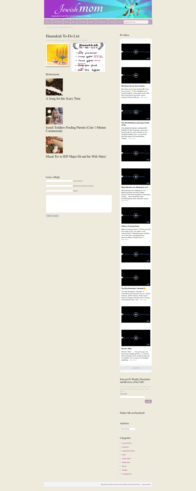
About (48, 22)
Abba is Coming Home (130, 226)
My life (124, 466)
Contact (119, 22)
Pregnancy (102, 22)
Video (91, 22)
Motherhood (126, 462)
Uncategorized (126, 474)
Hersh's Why (126, 349)
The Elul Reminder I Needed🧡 (133, 288)
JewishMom (56, 40)
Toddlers (124, 470)
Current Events (127, 443)
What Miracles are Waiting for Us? (134, 187)
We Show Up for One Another (133, 86)
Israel (111, 22)
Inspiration (82, 22)
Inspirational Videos (128, 451)
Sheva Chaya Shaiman (121, 484)
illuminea (148, 484)
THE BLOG (58, 22)
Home (48, 27)
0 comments (83, 40)
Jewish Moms (126, 458)
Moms (67, 22)
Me (74, 22)
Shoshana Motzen (135, 484)
